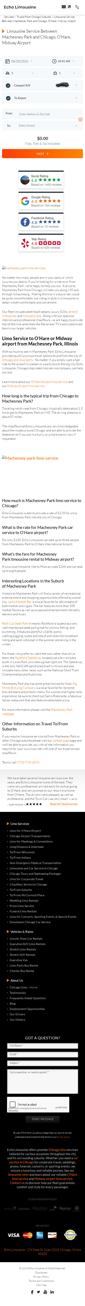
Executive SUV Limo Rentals (27, 944)
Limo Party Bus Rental (24, 965)
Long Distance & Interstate (27, 846)
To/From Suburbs (21, 889)
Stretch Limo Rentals (23, 949)
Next (42, 153)
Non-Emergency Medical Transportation (35, 863)
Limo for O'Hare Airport (25, 830)
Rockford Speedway (28, 658)
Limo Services (20, 824)
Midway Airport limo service (26, 386)
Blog (12, 1003)
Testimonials (18, 992)
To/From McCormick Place (27, 895)
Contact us (17, 1183)
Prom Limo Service (22, 906)
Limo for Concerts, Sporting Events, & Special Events (43, 916)
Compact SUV (22, 85)
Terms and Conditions (41, 1280)
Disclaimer (41, 1272)
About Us (17, 980)
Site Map (41, 1285)
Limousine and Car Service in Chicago (34, 868)
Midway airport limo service (53, 1179)
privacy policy (63, 1136)
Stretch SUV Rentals (22, 954)
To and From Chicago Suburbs (34, 16)
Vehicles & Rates (22, 931)
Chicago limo (57, 1150)
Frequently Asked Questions (28, 998)
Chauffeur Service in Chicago (28, 884)
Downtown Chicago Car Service (30, 922)
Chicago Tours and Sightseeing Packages (35, 873)
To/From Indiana (20, 857)
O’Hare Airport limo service (49, 382)
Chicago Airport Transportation (30, 836)
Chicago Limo (18, 987)
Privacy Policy (41, 1276)
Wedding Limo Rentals (24, 900)
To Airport (20, 98)
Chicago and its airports (17, 360)
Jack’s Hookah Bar (20, 602)
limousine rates (18, 1174)
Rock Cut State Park (15, 623)
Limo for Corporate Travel (26, 879)
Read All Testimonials (64, 804)
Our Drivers (17, 1014)
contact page (61, 740)
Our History (17, 1019)
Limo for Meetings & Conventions (31, 841)
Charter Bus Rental (22, 971)
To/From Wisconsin (22, 852)
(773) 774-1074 (28, 762)
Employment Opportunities (27, 1009)
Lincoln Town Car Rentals (26, 938)
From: (9, 113)
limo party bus (32, 316)
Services (9, 16)
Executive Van (19, 960)
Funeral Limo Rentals (23, 911)
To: (9, 125)
